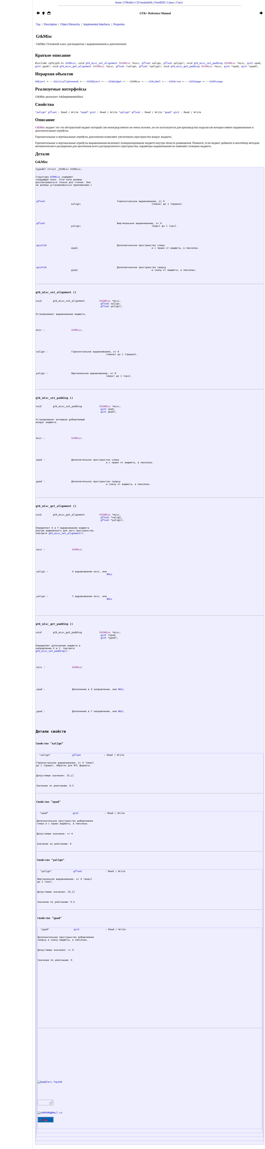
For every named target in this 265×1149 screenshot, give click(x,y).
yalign (124, 112)
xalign (41, 112)
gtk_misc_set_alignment (101, 63)
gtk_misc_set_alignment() (66, 533)
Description (50, 24)
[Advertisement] (16, 576)
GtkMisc (70, 63)
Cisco (179, 2)
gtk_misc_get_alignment (75, 66)
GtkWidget (115, 81)
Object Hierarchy (70, 24)
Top (38, 24)
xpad (84, 112)
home (118, 2)
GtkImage (195, 81)
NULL (109, 574)
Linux (170, 2)
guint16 (41, 245)
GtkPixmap (216, 81)
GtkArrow (175, 81)
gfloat (146, 63)
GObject (40, 81)
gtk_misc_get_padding (185, 66)
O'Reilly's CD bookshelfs (138, 2)
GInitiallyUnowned (66, 81)
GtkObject (93, 81)
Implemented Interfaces (96, 24)
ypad (168, 112)
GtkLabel (155, 81)
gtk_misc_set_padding (208, 63)
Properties (119, 24)
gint (250, 63)
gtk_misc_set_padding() (51, 651)
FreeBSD (159, 2)
